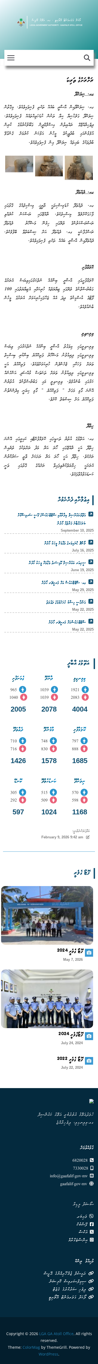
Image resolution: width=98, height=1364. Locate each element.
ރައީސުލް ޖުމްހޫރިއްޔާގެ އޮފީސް (66, 1274)
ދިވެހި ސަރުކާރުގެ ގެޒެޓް (70, 1290)
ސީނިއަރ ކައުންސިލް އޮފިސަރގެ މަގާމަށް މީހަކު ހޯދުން (57, 563)
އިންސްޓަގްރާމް (79, 1240)
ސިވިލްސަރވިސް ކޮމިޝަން (68, 1282)
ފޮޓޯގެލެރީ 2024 (71, 1035)
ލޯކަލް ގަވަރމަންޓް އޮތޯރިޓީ (68, 1297)
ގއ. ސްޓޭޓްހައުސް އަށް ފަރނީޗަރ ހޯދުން (64, 583)
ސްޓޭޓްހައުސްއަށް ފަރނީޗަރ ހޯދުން (67, 623)
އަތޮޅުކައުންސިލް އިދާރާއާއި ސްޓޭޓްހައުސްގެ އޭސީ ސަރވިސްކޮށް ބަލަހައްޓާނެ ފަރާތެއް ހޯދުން (52, 519)
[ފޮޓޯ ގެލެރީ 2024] (47, 915)
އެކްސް (84, 1232)
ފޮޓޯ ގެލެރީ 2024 (70, 952)
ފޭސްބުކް (83, 1225)
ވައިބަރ (83, 1217)
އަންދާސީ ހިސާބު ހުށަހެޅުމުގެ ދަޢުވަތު (66, 603)
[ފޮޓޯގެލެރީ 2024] (47, 998)
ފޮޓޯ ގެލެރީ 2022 (70, 1060)
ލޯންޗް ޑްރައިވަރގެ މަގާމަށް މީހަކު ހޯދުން (65, 544)
